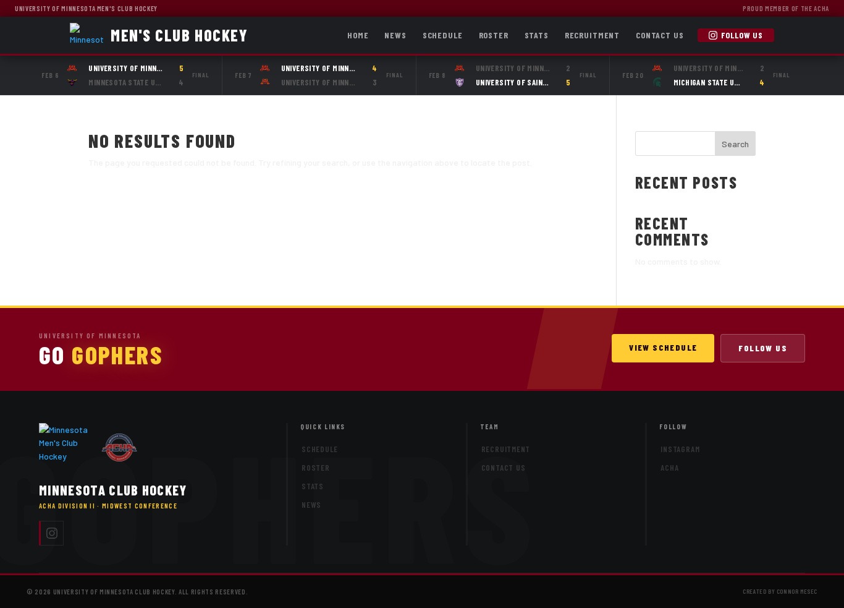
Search (735, 144)
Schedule (443, 35)
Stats (537, 35)
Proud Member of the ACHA (786, 8)
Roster (494, 35)
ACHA (669, 468)
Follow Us (742, 35)
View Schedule (663, 347)
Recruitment (592, 35)
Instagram (679, 449)
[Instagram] (51, 533)
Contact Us (659, 35)
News (395, 35)
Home (357, 35)
